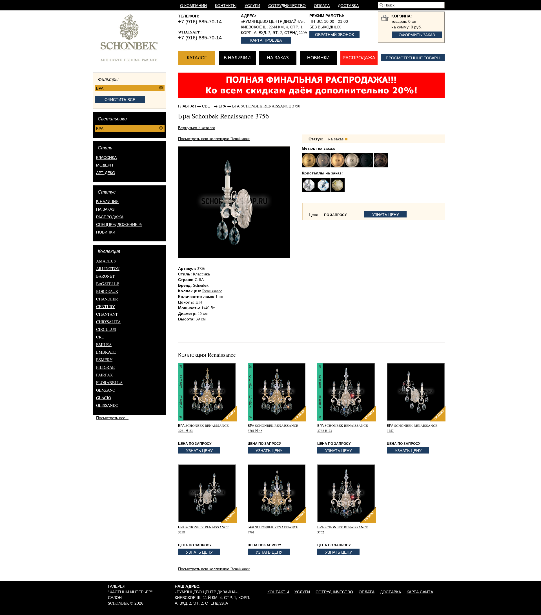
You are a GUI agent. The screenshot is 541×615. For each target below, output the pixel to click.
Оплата (322, 5)
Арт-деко (105, 172)
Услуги (252, 5)
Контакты (225, 5)
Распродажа (359, 57)
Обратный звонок (334, 34)
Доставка (348, 5)
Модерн (104, 165)
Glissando (107, 405)
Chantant (107, 314)
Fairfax (104, 375)
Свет (207, 106)
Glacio (103, 397)
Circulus (106, 329)
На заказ (278, 57)
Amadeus (106, 261)
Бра (222, 106)
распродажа (109, 216)
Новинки (318, 57)
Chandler (107, 299)
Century (105, 306)
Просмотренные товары (413, 57)
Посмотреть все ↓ (112, 417)
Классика (106, 157)
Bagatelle (107, 283)
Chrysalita (108, 321)
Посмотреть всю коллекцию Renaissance (214, 138)
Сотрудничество (287, 5)
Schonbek (201, 285)
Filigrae (105, 367)
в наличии (107, 201)
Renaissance (212, 290)
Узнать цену (385, 214)
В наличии (237, 57)
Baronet (105, 276)
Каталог (197, 57)
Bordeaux (107, 291)
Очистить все (120, 99)
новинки (105, 232)
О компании (193, 5)
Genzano (105, 390)
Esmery (104, 359)
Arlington (107, 268)
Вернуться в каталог (196, 127)
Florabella (109, 382)
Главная (187, 106)
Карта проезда (266, 40)
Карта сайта (420, 591)
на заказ (105, 209)
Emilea (104, 344)
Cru (100, 337)
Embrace (106, 352)
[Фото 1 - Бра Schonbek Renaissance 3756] (234, 202)
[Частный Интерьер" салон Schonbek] (135, 37)
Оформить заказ (417, 34)
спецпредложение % (119, 224)
